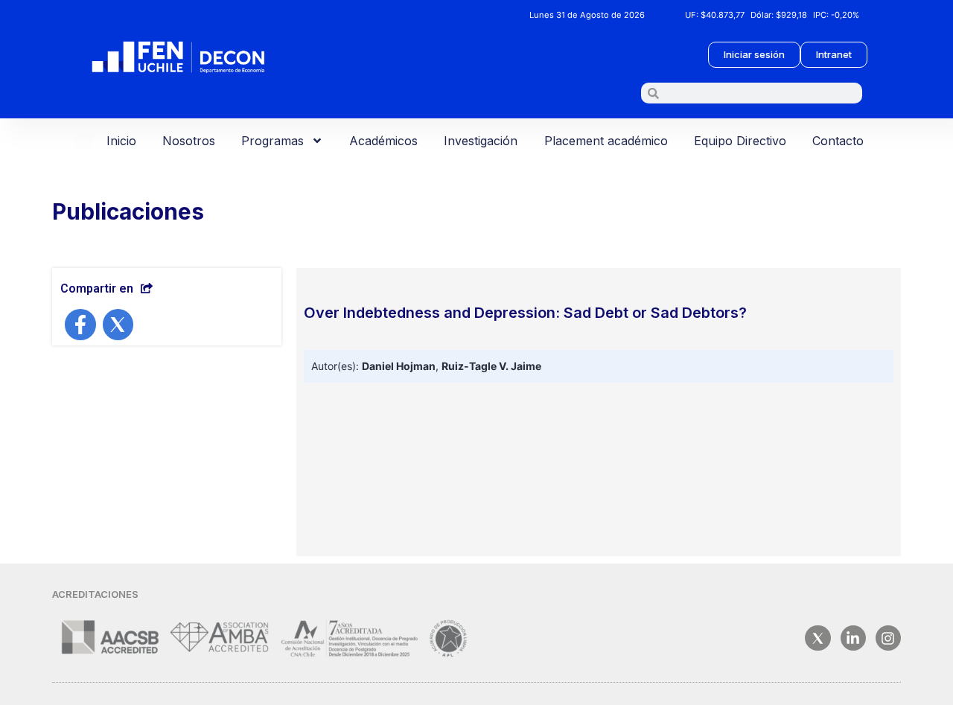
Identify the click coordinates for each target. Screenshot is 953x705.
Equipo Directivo (740, 140)
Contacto (838, 140)
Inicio (121, 140)
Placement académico (606, 140)
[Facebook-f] (80, 324)
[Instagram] (888, 638)
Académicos (383, 140)
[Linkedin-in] (853, 638)
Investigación (480, 140)
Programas (272, 140)
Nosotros (188, 140)
